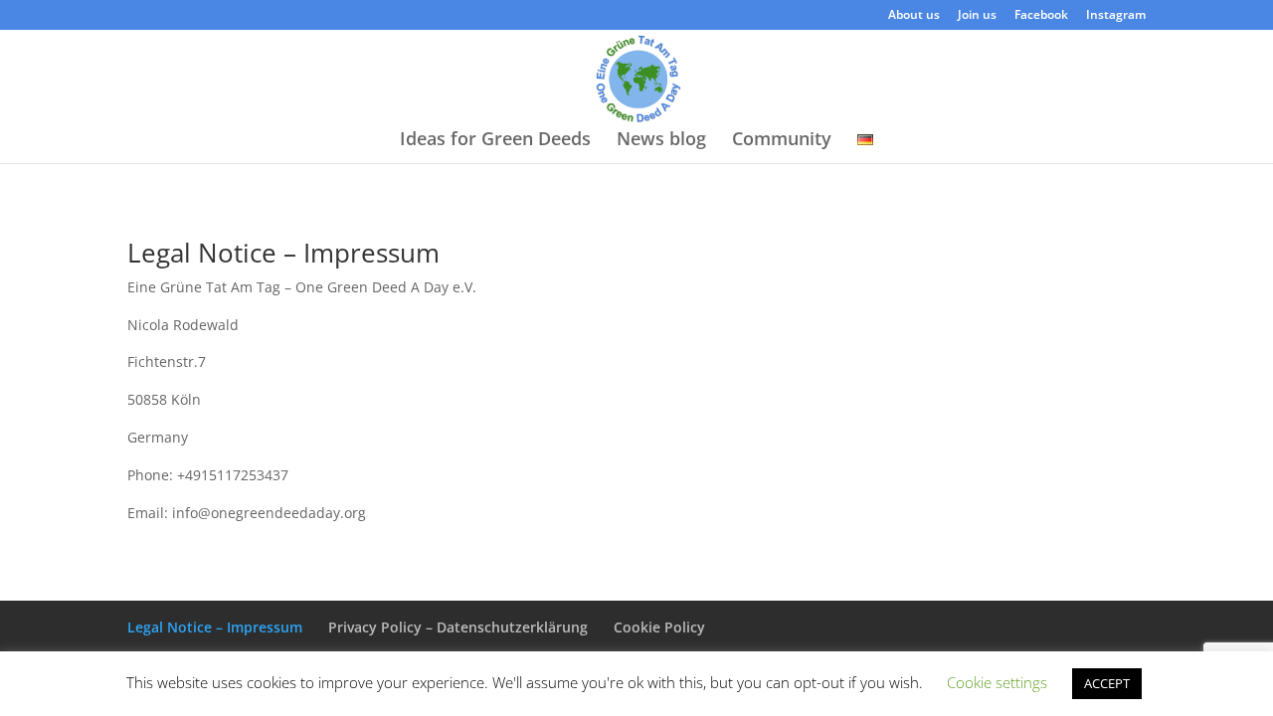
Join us (977, 16)
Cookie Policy (659, 627)
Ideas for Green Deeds (495, 140)
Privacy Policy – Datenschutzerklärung (458, 627)
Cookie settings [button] (997, 682)
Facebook (1041, 16)
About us (914, 16)
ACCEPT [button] (1107, 683)
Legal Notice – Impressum (214, 627)
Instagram (1116, 16)
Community (781, 140)
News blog (661, 140)
